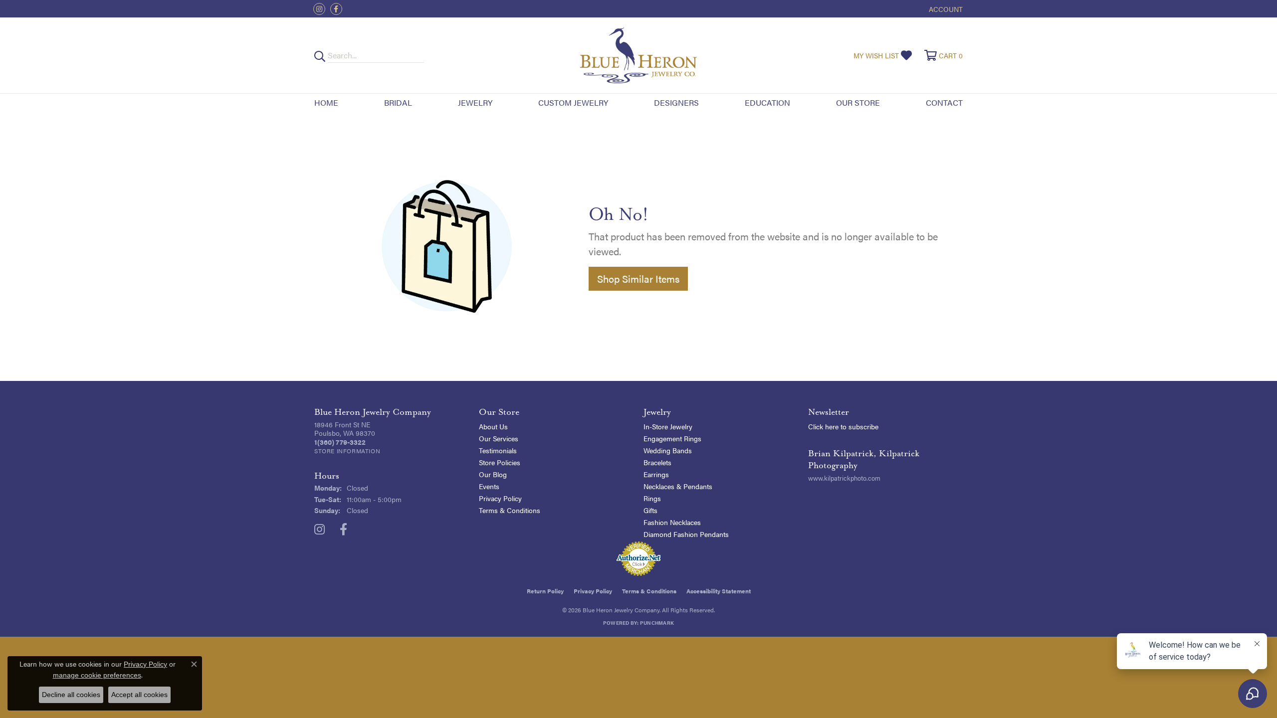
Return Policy (545, 590)
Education (767, 102)
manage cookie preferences (97, 675)
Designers (676, 102)
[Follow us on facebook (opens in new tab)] (336, 9)
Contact (944, 102)
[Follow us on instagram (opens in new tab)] (319, 9)
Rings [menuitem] (652, 498)
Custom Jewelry (573, 102)
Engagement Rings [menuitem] (672, 438)
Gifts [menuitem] (650, 510)
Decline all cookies (71, 695)
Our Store (858, 102)
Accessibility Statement (718, 590)
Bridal (398, 102)
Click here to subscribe (843, 426)
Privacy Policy (500, 498)
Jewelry (475, 102)
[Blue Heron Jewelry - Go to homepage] (638, 55)
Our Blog (493, 474)
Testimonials (498, 450)
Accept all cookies (139, 695)
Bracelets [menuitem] (657, 462)
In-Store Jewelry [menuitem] (667, 426)
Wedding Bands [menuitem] (667, 450)
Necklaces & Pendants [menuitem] (677, 486)
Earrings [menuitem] (656, 474)
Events (489, 486)
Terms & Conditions (509, 510)
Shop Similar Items (638, 278)
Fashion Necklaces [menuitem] (672, 522)
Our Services (498, 438)
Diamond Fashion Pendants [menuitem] (686, 534)
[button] (945, 8)
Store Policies (499, 462)
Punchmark (657, 622)
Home (326, 102)
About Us (493, 426)
